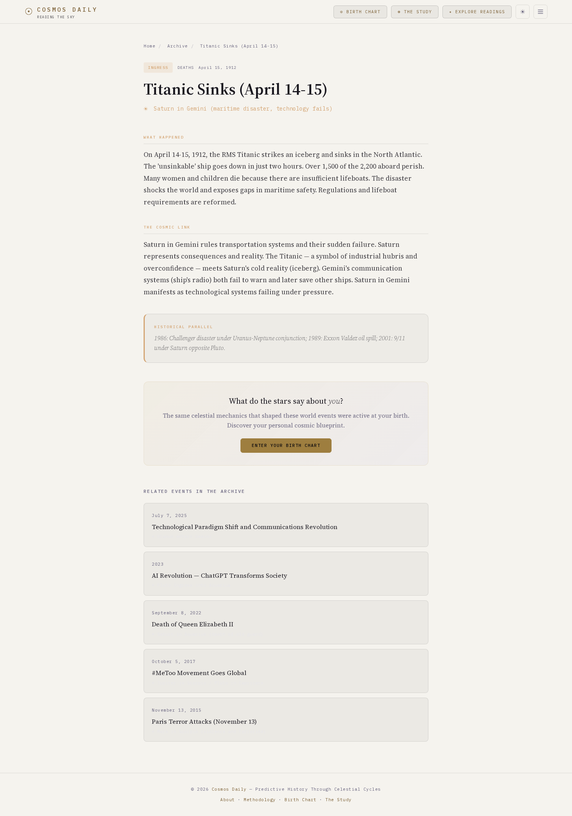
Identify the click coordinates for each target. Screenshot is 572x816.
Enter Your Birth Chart (286, 445)
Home (149, 46)
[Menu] (540, 12)
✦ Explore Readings (477, 11)
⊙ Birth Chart (360, 11)
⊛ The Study (415, 11)
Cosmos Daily (229, 789)
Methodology (260, 799)
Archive (177, 46)
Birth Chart (300, 799)
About (227, 799)
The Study (338, 799)
